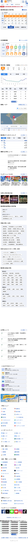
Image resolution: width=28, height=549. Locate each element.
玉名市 (4, 277)
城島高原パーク (13, 252)
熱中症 (3, 47)
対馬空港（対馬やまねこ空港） (18, 228)
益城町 (8, 284)
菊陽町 (12, 282)
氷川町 (21, 284)
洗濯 (3, 53)
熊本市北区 (11, 275)
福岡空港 (18, 242)
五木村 (8, 305)
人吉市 (4, 303)
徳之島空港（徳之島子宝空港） (13, 231)
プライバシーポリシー (13, 537)
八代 (5, 145)
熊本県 (12, 4)
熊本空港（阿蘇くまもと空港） (8, 237)
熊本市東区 (12, 273)
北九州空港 (5, 242)
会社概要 (3, 537)
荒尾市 (20, 275)
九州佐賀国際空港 (11, 244)
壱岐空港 (9, 228)
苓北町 (4, 298)
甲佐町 (12, 284)
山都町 (17, 284)
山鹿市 (8, 277)
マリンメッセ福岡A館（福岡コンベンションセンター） (13, 259)
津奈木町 (22, 296)
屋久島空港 (5, 233)
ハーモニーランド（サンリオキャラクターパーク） (12, 254)
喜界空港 (22, 231)
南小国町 (8, 289)
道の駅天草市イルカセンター (8, 216)
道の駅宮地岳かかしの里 (7, 218)
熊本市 (4, 211)
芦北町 (17, 296)
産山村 (17, 289)
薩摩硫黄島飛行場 (12, 242)
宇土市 (17, 277)
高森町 (22, 289)
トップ (3, 4)
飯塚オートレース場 (6, 256)
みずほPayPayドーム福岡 (18, 261)
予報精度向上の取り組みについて (13, 517)
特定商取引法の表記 (22, 537)
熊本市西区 (17, 273)
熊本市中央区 (5, 273)
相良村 (4, 305)
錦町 (8, 303)
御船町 (21, 282)
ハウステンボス (6, 252)
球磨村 (17, 305)
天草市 (13, 296)
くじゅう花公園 (6, 263)
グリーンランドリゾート (16, 256)
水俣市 (4, 296)
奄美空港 (4, 228)
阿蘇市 (4, 289)
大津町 (8, 282)
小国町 (13, 289)
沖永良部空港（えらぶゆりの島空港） (15, 226)
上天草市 (8, 296)
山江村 (12, 305)
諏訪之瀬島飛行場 (19, 244)
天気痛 (3, 50)
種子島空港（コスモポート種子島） (15, 233)
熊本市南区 (5, 275)
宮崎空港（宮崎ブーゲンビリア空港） (10, 235)
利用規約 (7, 537)
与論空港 (4, 231)
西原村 (17, 282)
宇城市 (21, 277)
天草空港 (17, 237)
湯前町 (17, 303)
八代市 (16, 275)
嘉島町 (4, 284)
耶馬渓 (11, 263)
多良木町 (12, 303)
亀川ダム (16, 216)
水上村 (21, 303)
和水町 (4, 282)
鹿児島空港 (5, 226)
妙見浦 (21, 216)
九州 (7, 4)
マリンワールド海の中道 (7, 261)
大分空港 (4, 244)
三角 (5, 147)
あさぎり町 (22, 305)
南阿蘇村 (4, 291)
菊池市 (12, 277)
